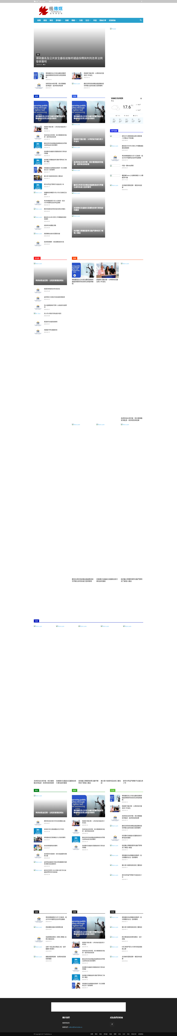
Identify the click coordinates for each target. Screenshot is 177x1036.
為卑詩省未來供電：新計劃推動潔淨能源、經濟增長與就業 (88, 163)
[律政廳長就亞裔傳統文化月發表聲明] (38, 839)
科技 (95, 20)
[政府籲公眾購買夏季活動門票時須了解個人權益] (38, 162)
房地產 (58, 20)
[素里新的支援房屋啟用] (38, 324)
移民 (51, 20)
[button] (140, 20)
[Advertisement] (106, 10)
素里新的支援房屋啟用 (50, 321)
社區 (81, 20)
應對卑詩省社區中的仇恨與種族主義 (54, 821)
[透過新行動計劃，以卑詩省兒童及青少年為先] (69, 47)
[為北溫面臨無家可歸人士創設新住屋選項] (38, 307)
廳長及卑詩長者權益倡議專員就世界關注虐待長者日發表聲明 (88, 186)
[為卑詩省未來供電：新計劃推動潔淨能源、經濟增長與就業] (39, 86)
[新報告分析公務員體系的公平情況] (38, 831)
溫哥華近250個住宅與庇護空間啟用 (54, 297)
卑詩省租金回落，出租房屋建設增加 (49, 280)
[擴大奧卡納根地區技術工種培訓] (38, 178)
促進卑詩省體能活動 (50, 225)
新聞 (39, 20)
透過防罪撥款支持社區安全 (52, 289)
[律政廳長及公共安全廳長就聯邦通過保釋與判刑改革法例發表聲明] (39, 75)
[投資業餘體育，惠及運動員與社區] (38, 244)
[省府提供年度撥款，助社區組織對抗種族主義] (38, 856)
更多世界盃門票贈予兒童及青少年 (54, 184)
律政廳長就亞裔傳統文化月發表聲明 (54, 837)
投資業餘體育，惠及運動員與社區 (54, 242)
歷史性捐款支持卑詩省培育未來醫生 (54, 209)
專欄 (73, 20)
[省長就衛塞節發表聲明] (38, 848)
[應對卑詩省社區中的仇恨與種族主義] (38, 823)
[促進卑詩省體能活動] (38, 227)
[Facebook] (141, 1)
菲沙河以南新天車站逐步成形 (52, 313)
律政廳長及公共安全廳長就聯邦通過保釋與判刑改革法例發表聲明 (56, 75)
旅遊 (36, 912)
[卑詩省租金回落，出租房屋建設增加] (50, 273)
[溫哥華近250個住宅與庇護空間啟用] (38, 299)
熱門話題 (114, 131)
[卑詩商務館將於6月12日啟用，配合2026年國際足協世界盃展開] (38, 203)
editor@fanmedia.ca (75, 1027)
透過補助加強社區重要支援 (52, 233)
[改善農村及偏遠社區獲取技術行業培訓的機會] (38, 153)
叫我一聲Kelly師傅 (127, 165)
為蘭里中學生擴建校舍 (50, 330)
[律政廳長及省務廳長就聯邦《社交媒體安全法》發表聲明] (38, 170)
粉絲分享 (103, 20)
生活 (87, 20)
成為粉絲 (112, 20)
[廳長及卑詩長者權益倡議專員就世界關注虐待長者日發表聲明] (38, 145)
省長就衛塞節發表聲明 (50, 845)
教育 (45, 20)
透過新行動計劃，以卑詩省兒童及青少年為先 (62, 61)
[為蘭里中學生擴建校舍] (38, 332)
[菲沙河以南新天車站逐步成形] (38, 389)
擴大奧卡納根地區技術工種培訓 (53, 176)
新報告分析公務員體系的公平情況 (54, 829)
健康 (38, 58)
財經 (67, 20)
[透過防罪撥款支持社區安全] (38, 291)
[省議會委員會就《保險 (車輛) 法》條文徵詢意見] (39, 939)
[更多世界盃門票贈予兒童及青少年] (38, 186)
